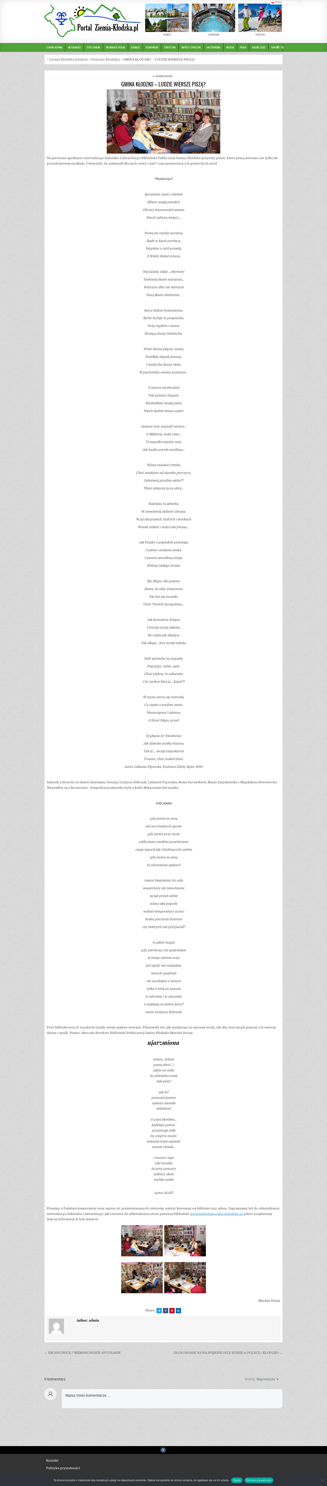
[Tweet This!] (159, 1310)
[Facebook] (278, 47)
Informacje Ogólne (115, 47)
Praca (243, 47)
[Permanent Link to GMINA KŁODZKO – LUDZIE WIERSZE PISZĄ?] (163, 121)
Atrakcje (135, 47)
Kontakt (52, 1460)
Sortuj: (250, 1379)
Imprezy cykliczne (191, 47)
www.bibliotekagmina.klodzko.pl (216, 1214)
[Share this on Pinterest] (172, 1310)
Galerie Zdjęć (258, 47)
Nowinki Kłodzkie (164, 76)
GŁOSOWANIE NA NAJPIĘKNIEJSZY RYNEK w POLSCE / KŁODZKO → (228, 1353)
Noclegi (230, 47)
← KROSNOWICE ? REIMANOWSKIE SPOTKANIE (82, 1353)
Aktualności (74, 47)
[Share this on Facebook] (165, 1310)
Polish (278, 2)
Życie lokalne (93, 47)
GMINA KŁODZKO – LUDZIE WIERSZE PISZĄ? (163, 84)
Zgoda (237, 1480)
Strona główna (54, 47)
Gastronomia (213, 47)
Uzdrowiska (152, 47)
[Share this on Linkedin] (178, 1310)
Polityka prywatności (63, 1468)
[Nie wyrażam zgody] (322, 1480)
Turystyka (170, 47)
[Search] (282, 47)
